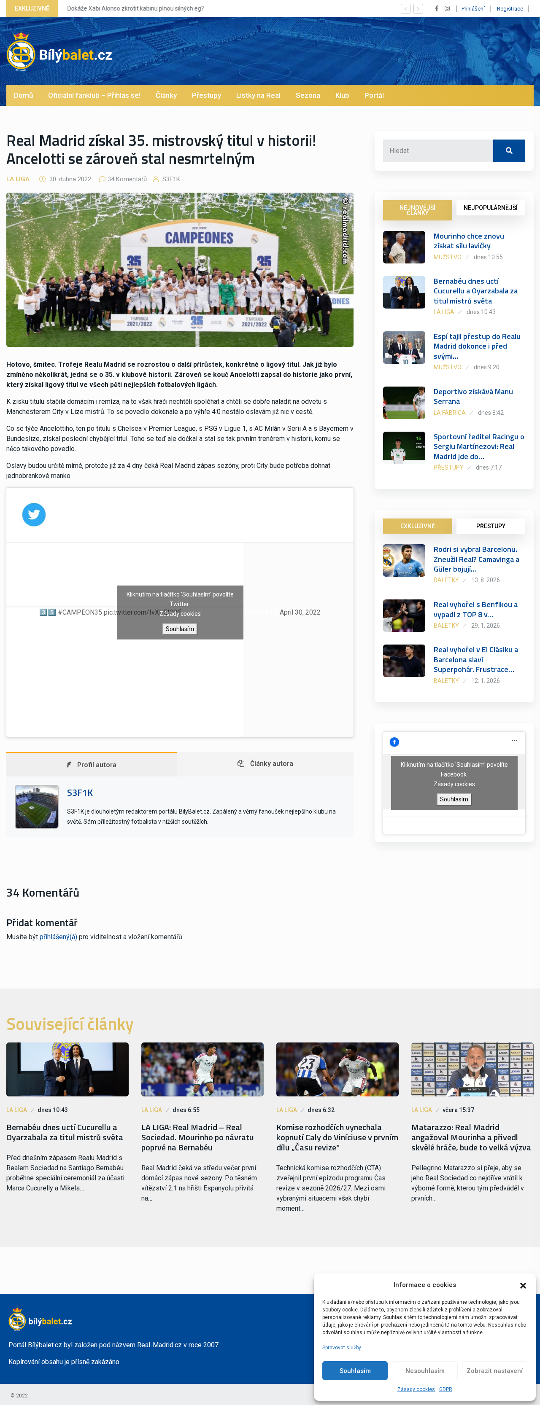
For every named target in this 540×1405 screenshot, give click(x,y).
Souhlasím (355, 1371)
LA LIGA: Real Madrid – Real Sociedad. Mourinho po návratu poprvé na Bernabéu (197, 1137)
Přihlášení (473, 8)
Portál (374, 95)
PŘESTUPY (490, 526)
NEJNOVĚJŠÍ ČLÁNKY (417, 210)
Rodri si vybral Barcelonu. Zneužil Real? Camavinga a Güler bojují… (476, 559)
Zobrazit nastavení (495, 1371)
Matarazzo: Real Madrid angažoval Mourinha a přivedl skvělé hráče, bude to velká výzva (471, 1137)
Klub (342, 95)
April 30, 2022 (300, 612)
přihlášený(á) (58, 937)
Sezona (308, 95)
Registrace (510, 8)
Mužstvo (448, 257)
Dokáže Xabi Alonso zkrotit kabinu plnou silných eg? (135, 8)
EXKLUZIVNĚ (417, 526)
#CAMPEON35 (80, 612)
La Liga (18, 179)
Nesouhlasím (425, 1371)
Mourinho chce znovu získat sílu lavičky (469, 240)
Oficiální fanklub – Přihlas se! (94, 95)
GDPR (445, 1389)
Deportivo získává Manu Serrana (473, 396)
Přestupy (206, 95)
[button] (523, 1285)
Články (166, 95)
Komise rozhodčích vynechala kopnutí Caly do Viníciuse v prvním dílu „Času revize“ (337, 1137)
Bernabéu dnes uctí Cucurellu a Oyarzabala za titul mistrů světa (476, 290)
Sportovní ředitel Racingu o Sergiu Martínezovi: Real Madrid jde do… (479, 446)
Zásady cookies (416, 1389)
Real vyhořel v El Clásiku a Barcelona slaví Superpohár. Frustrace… (476, 659)
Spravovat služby (341, 1348)
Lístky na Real (258, 95)
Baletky (446, 580)
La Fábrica (450, 412)
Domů (23, 95)
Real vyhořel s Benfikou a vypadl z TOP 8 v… (476, 609)
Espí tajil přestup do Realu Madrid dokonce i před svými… (477, 346)
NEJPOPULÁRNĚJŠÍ (491, 207)
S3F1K (170, 179)
